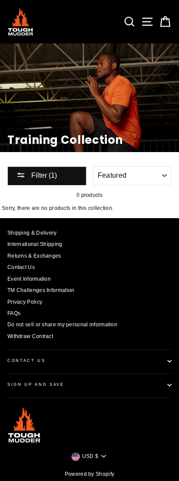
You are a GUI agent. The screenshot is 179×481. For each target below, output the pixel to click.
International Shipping (35, 244)
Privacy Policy (24, 302)
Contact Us (21, 267)
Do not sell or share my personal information (62, 325)
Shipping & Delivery (32, 233)
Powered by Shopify (89, 474)
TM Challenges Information (40, 290)
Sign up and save (35, 384)
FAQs (13, 313)
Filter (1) (43, 175)
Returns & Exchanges (34, 256)
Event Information (29, 279)
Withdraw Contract (30, 336)
